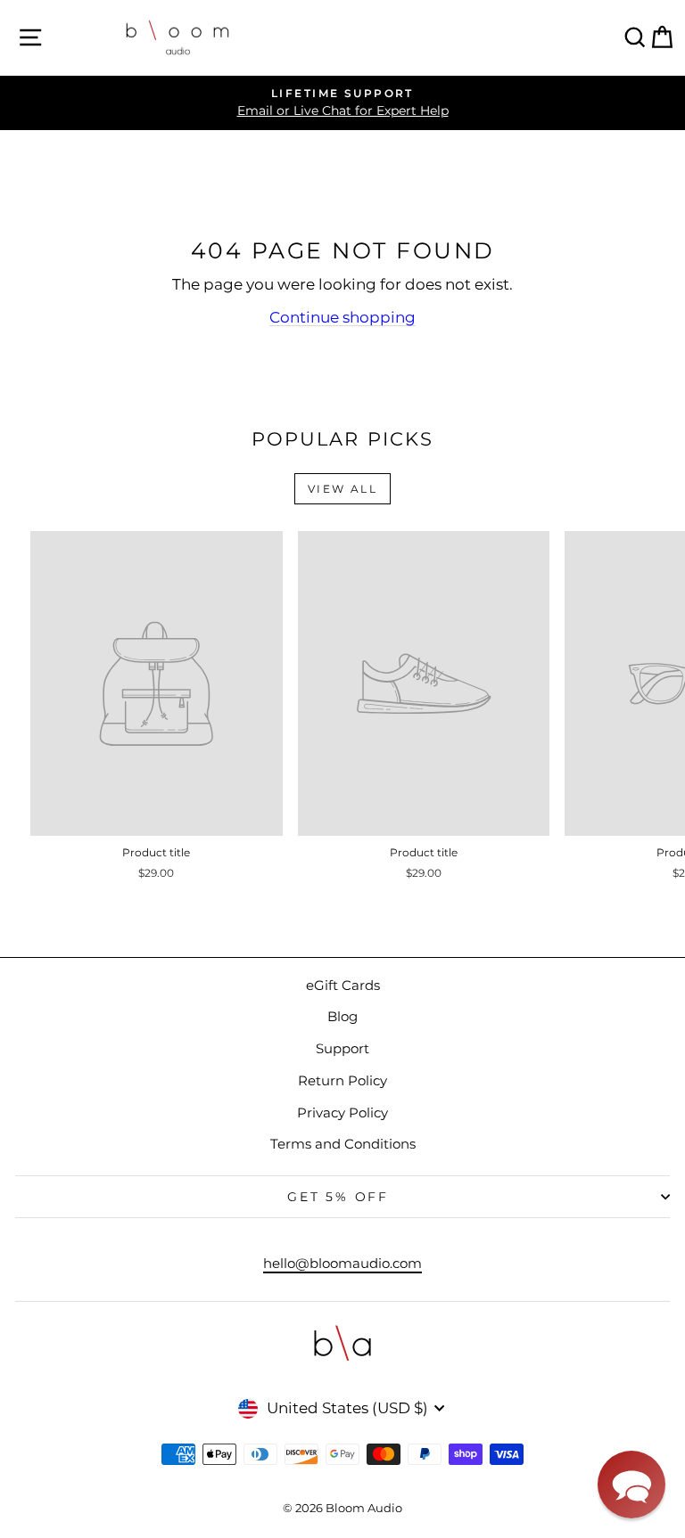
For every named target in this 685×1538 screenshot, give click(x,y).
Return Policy (342, 1080)
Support (342, 1048)
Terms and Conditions (343, 1143)
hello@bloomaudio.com (342, 1263)
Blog (342, 1016)
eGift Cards (343, 985)
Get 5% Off (338, 1197)
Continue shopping (342, 317)
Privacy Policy (342, 1112)
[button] (631, 1484)
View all (342, 488)
